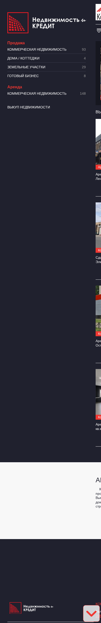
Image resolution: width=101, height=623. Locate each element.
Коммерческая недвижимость (46, 49)
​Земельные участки (46, 67)
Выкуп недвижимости (28, 107)
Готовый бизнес (46, 76)
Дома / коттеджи (46, 58)
